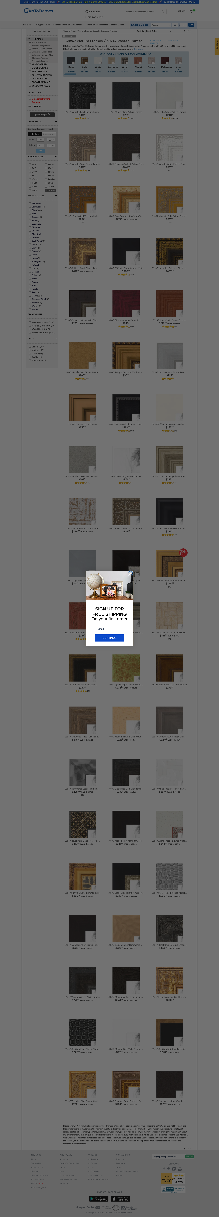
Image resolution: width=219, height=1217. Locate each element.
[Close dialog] (130, 573)
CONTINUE (109, 637)
